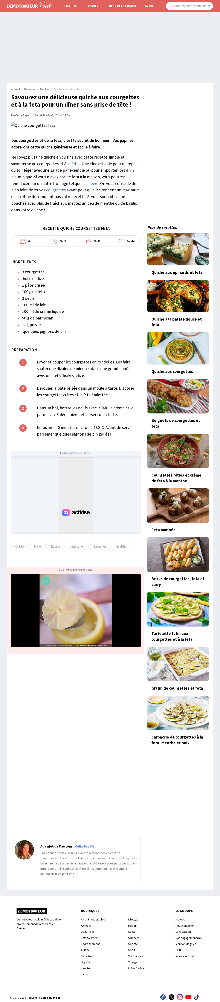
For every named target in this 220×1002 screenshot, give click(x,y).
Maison (132, 926)
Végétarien (77, 546)
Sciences (133, 938)
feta (75, 164)
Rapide (55, 546)
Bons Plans (87, 932)
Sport (131, 950)
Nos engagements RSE (189, 938)
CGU (178, 950)
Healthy (121, 546)
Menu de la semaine (122, 6)
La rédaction (183, 932)
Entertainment (89, 938)
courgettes (56, 190)
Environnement (90, 944)
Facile (38, 546)
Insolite (85, 968)
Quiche (20, 546)
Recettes (70, 6)
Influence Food (185, 956)
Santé (132, 932)
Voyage (133, 962)
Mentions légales (186, 944)
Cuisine (85, 950)
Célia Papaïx (23, 115)
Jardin (85, 974)
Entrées (44, 89)
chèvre (92, 184)
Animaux (86, 926)
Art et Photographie (93, 919)
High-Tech (87, 962)
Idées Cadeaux (137, 968)
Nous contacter (185, 926)
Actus (149, 6)
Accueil (15, 89)
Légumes (100, 546)
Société (133, 944)
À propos (181, 919)
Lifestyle (133, 919)
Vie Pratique (135, 956)
